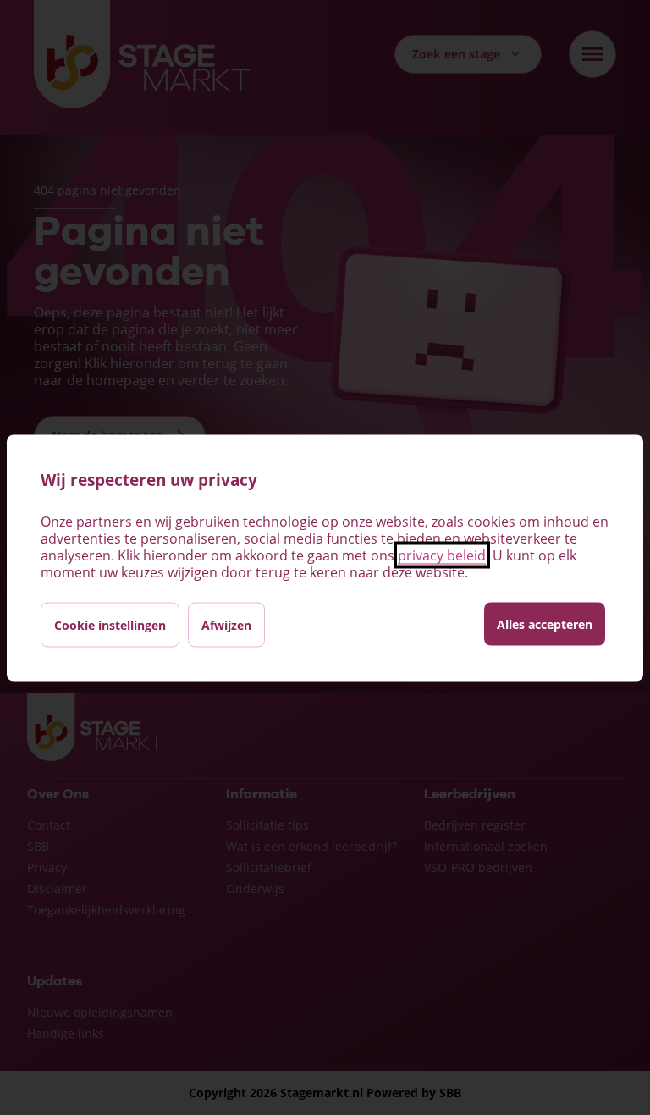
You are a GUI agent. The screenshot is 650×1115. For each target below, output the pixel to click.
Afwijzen (226, 624)
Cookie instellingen (110, 624)
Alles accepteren (544, 623)
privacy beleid (442, 554)
